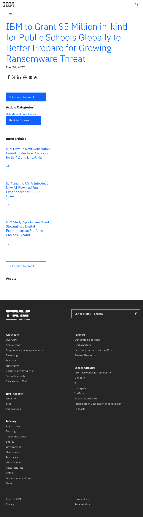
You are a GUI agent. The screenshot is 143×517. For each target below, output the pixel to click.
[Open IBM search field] (136, 4)
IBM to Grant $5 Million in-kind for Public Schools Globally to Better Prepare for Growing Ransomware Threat (67, 42)
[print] (24, 77)
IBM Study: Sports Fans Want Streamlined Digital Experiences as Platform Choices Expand (27, 228)
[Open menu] (10, 13)
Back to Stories (19, 120)
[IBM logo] (10, 4)
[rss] (36, 77)
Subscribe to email (21, 97)
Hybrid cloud (13, 114)
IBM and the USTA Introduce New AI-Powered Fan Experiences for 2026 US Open (27, 189)
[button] (26, 97)
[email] (30, 77)
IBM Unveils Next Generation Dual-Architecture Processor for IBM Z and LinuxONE (28, 153)
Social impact (29, 114)
